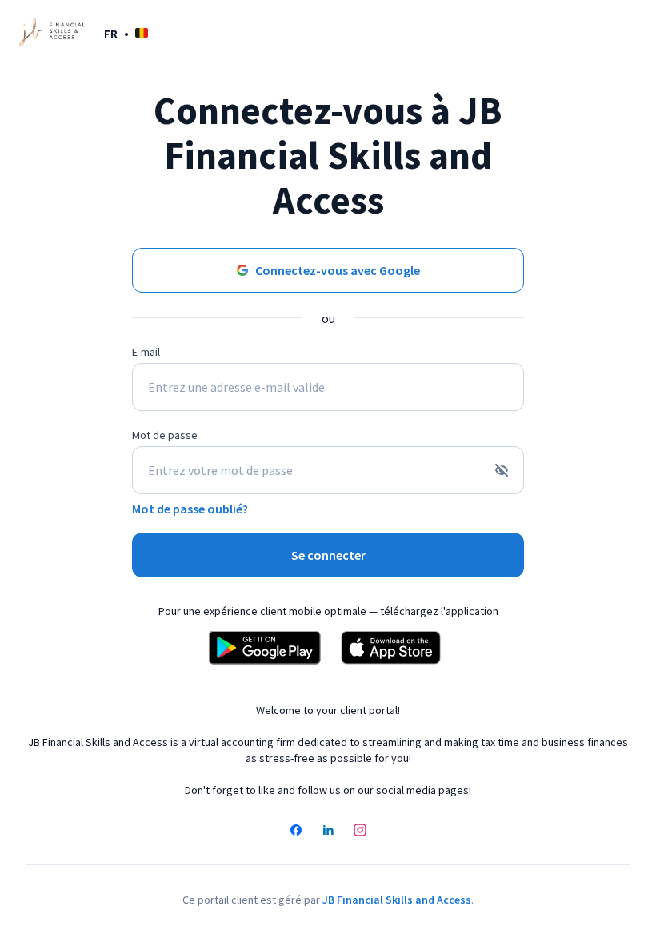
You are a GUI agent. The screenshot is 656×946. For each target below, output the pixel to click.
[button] (126, 33)
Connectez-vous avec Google (337, 270)
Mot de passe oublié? (190, 509)
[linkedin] (328, 832)
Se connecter (328, 555)
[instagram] (360, 832)
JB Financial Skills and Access (396, 899)
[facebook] (296, 832)
